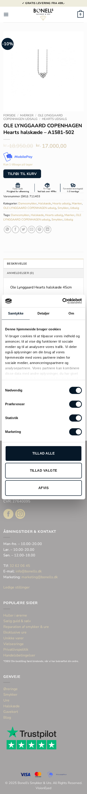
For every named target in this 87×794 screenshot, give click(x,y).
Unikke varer (13, 638)
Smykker (63, 208)
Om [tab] (71, 313)
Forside (9, 115)
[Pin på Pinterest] (39, 229)
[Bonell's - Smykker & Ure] (43, 14)
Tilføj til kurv (22, 173)
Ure (6, 700)
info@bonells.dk (29, 571)
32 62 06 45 (20, 565)
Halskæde (44, 204)
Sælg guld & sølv (17, 621)
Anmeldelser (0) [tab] (20, 273)
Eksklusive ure (15, 632)
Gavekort (10, 711)
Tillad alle (43, 453)
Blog (7, 717)
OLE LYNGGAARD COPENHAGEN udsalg (33, 117)
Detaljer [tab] (43, 313)
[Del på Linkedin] (47, 229)
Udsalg (74, 208)
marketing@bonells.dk (39, 577)
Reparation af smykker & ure (26, 626)
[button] (6, 14)
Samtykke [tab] (15, 313)
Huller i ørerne (15, 615)
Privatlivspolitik (15, 649)
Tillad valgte (43, 470)
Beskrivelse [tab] (17, 264)
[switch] (75, 404)
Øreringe (10, 689)
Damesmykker (27, 204)
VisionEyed (43, 788)
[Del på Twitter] (23, 229)
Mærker (26, 115)
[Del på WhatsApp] (7, 229)
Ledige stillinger (16, 587)
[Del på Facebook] (15, 229)
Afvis (43, 488)
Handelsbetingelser (19, 655)
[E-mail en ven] (31, 229)
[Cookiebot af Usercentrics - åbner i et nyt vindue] (62, 301)
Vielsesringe (14, 644)
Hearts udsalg (54, 119)
